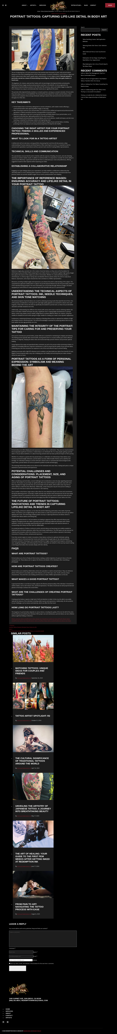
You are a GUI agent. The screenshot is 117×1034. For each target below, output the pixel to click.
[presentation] (33, 648)
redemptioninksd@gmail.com (34, 1000)
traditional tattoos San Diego (63, 621)
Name (35, 952)
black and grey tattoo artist (19, 619)
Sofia (82, 73)
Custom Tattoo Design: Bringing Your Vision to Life (23, 626)
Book (110, 5)
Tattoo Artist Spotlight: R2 (32, 716)
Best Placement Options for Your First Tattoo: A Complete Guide (26, 630)
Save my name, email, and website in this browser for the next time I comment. (32, 963)
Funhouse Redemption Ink (24, 678)
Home (8, 1009)
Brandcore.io (27, 1031)
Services (42, 5)
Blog (86, 5)
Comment (12, 948)
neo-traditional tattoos (51, 619)
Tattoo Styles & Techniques (58, 13)
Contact (93, 5)
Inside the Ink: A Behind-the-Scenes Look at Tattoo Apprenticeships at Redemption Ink (93, 97)
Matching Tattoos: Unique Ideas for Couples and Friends (31, 671)
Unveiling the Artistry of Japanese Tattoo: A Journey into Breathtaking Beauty (33, 809)
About (8, 1013)
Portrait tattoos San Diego (21, 621)
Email (35, 956)
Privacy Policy (37, 1031)
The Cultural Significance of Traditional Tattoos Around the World (32, 761)
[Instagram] (6, 5)
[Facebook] (3, 5)
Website (35, 960)
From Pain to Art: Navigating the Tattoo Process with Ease (29, 907)
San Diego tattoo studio (48, 621)
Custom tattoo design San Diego (36, 619)
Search (83, 27)
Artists (9, 1018)
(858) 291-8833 (14, 1000)
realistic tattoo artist (35, 621)
